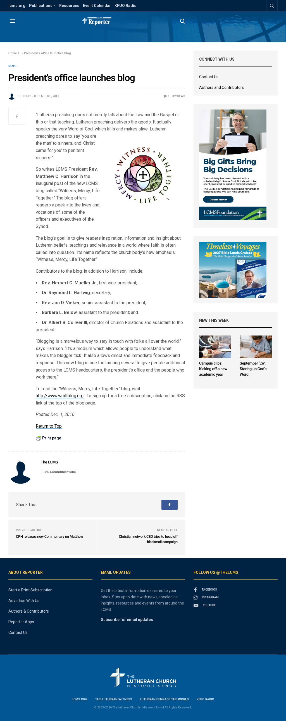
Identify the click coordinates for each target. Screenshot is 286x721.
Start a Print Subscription (30, 590)
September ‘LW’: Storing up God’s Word (253, 369)
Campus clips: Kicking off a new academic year (213, 369)
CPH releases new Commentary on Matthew (49, 537)
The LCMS (24, 96)
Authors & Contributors (28, 611)
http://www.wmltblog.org (60, 395)
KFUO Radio (126, 5)
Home (12, 53)
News (12, 66)
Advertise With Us (23, 600)
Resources (69, 5)
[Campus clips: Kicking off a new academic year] (215, 346)
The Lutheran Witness (113, 699)
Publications (41, 5)
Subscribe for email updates (127, 619)
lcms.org (16, 5)
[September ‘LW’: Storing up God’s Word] (256, 346)
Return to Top (49, 426)
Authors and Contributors (221, 87)
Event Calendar (97, 5)
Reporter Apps (21, 622)
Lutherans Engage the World (164, 699)
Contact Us (208, 77)
